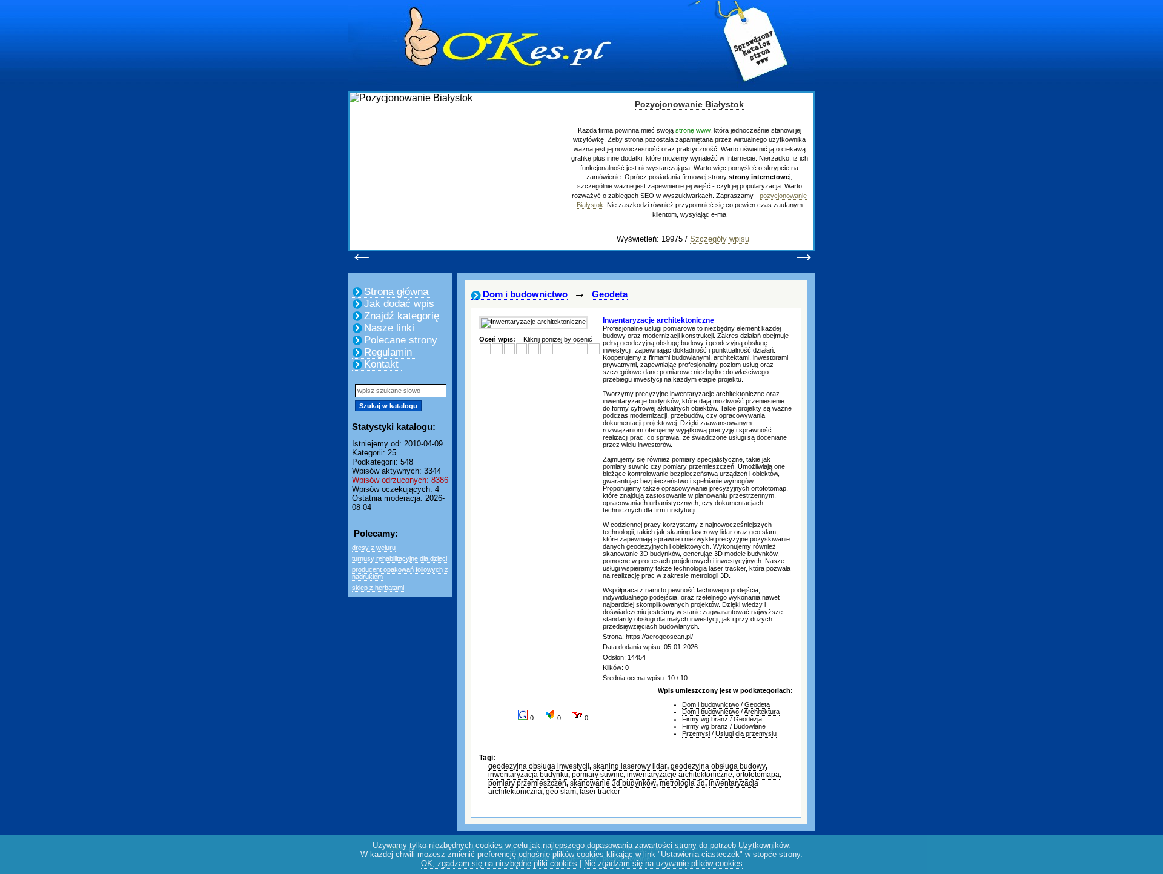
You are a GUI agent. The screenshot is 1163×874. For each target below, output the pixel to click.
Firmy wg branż (705, 719)
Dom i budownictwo (525, 294)
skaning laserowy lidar (630, 766)
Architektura (762, 711)
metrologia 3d (682, 783)
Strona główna (396, 291)
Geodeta (610, 294)
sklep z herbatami (378, 587)
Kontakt (381, 364)
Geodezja (748, 719)
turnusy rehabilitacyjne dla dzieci (399, 558)
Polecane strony (400, 340)
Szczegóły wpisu (719, 238)
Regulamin (388, 352)
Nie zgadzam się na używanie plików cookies (663, 863)
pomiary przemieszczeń (527, 783)
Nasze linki (389, 328)
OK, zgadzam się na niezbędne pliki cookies (499, 863)
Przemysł (696, 733)
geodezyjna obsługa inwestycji (538, 766)
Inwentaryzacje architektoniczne (658, 320)
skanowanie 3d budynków (613, 783)
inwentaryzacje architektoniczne (679, 774)
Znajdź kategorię (401, 316)
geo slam (561, 791)
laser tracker (600, 791)
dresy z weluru (374, 547)
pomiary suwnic (597, 774)
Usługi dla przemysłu (746, 733)
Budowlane (750, 726)
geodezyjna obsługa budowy (718, 766)
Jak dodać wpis (399, 304)
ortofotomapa (758, 774)
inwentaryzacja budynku (528, 774)
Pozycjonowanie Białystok (689, 104)
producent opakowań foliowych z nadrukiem (400, 573)
